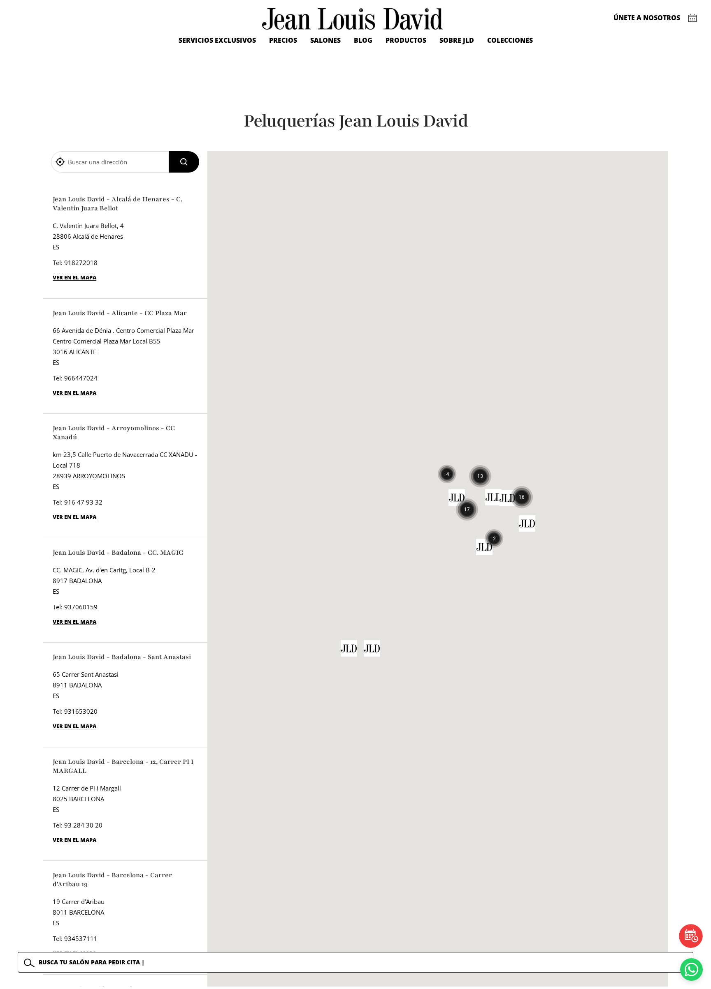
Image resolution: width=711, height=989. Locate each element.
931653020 (81, 711)
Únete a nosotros (646, 17)
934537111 (81, 938)
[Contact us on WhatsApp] (691, 969)
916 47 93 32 (83, 502)
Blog (363, 40)
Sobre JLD (456, 40)
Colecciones (510, 40)
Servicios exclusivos (217, 40)
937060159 (81, 607)
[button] (467, 509)
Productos (406, 40)
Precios (283, 40)
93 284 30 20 (83, 825)
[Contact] (692, 18)
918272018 (81, 262)
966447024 (81, 378)
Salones (325, 40)
